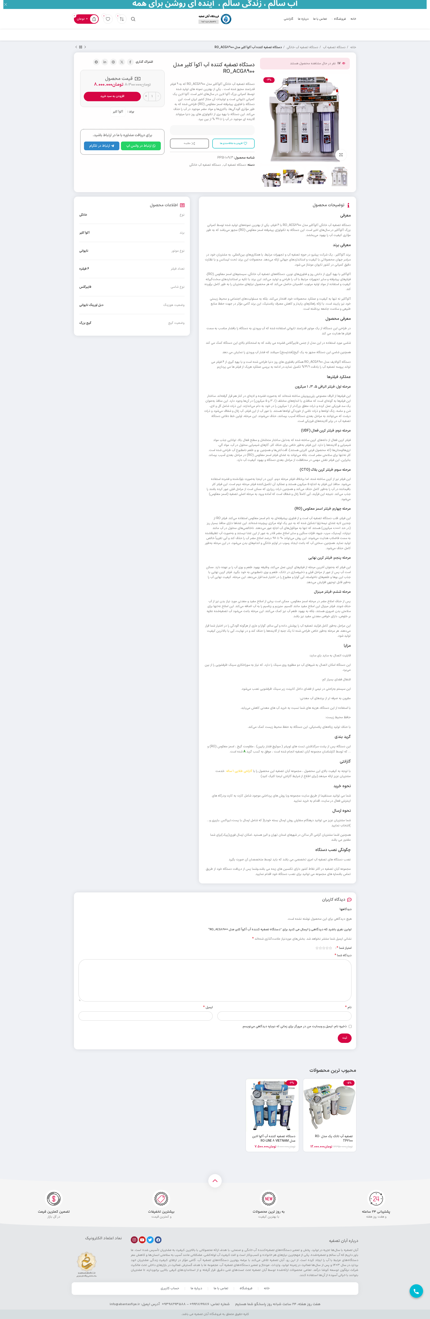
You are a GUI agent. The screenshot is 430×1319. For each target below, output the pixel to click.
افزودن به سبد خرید (112, 96)
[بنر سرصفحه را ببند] (5, 4)
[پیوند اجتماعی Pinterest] (113, 62)
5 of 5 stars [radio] (317, 948)
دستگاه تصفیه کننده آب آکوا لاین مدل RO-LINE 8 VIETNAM (273, 1138)
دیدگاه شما (343, 955)
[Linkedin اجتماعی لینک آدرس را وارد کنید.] (104, 62)
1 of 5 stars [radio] (330, 948)
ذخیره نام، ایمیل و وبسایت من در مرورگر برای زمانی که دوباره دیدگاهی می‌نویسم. (294, 1026)
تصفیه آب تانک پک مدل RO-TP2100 (334, 1138)
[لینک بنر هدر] (221, 4)
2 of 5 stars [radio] (327, 948)
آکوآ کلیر (118, 111)
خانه (352, 47)
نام (348, 1007)
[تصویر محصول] (329, 1105)
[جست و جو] (133, 19)
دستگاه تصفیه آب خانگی (302, 47)
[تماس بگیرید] (416, 1291)
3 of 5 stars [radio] (323, 948)
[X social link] (121, 62)
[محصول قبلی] (85, 47)
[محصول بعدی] (76, 47)
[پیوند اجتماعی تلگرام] (96, 62)
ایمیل (208, 1007)
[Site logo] (215, 19)
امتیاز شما (344, 948)
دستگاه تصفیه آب (334, 47)
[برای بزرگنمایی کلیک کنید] (340, 155)
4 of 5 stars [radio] (320, 948)
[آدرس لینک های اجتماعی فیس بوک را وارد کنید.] (130, 62)
